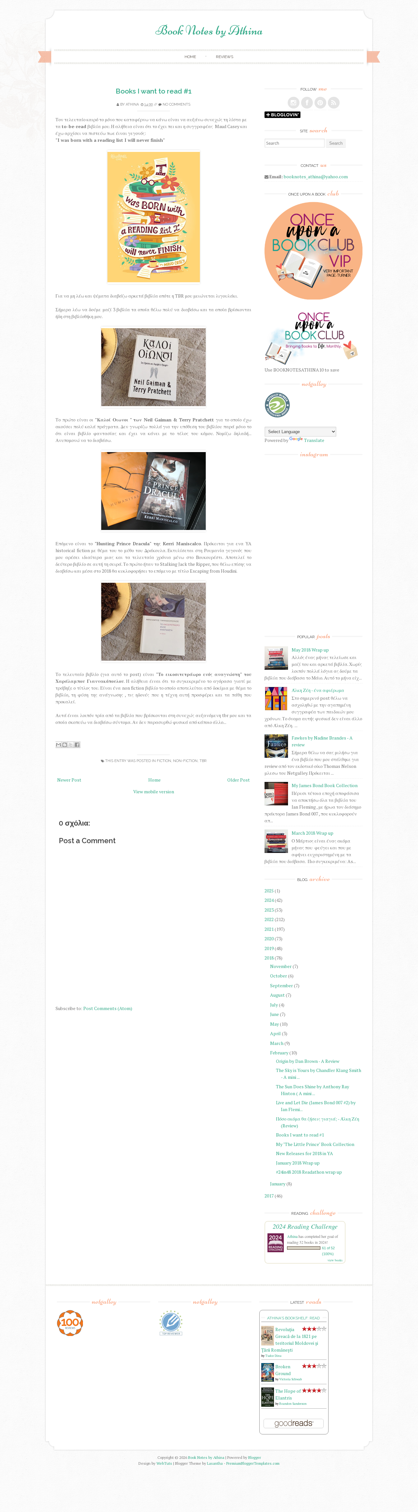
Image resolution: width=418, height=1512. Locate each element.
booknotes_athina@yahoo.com (316, 176)
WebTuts (164, 1463)
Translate (314, 440)
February (279, 1053)
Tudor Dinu (273, 1356)
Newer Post (69, 780)
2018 (269, 958)
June (274, 1014)
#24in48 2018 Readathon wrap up (309, 1172)
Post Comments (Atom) (107, 1008)
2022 (269, 919)
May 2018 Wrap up (310, 650)
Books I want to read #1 (154, 91)
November (281, 966)
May (274, 1024)
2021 (269, 929)
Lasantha (215, 1463)
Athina (132, 104)
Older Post (238, 780)
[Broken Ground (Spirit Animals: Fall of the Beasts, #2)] (267, 1380)
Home (190, 56)
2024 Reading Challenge (305, 1226)
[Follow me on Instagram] (293, 103)
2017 (269, 1196)
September (281, 985)
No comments (176, 104)
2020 (269, 938)
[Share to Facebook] (77, 744)
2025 (269, 891)
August (277, 995)
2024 (269, 900)
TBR (203, 761)
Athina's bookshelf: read (293, 1318)
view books (335, 1260)
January (277, 1184)
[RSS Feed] (334, 103)
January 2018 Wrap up (298, 1163)
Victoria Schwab (290, 1379)
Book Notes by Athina (209, 30)
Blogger (254, 1457)
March (276, 1043)
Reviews (224, 56)
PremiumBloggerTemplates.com (253, 1463)
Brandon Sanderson (293, 1404)
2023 (269, 910)
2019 (269, 948)
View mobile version (153, 791)
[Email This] (58, 744)
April (275, 1033)
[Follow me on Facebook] (307, 103)
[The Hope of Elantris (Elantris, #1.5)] (267, 1405)
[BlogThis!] (64, 744)
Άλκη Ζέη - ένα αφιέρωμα (318, 690)
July (274, 1005)
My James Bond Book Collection (325, 785)
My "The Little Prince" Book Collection (315, 1144)
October (278, 976)
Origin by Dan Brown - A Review (307, 1061)
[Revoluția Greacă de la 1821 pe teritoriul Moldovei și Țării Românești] (267, 1344)
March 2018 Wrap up (312, 833)
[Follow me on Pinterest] (320, 103)
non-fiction (185, 761)
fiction (164, 761)
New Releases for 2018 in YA (304, 1153)
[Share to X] (71, 744)
